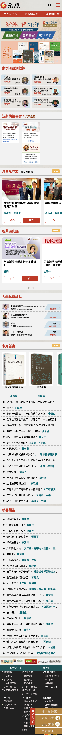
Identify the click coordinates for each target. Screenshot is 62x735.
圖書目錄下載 (30, 701)
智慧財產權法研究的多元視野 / (27, 635)
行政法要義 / (17, 542)
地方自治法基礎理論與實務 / (26, 437)
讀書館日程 (15, 668)
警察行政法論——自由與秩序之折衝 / (31, 413)
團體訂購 (28, 708)
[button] (15, 38)
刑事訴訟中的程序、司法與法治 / (28, 641)
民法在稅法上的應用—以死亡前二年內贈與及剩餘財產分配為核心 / (33, 419)
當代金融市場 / (18, 630)
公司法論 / (21, 583)
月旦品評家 (7, 676)
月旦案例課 (10, 14)
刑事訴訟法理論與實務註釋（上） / (29, 600)
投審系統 (49, 683)
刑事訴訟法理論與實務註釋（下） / (29, 595)
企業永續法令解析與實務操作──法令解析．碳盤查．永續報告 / (33, 460)
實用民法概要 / (18, 618)
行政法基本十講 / (20, 525)
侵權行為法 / (17, 519)
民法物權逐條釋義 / (21, 566)
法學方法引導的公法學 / (33, 571)
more (55, 345)
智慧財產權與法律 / (33, 589)
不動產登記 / (17, 448)
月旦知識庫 (27, 672)
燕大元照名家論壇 (10, 690)
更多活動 (33, 717)
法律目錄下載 (9, 683)
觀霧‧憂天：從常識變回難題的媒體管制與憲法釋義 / (33, 425)
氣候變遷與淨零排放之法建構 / (33, 606)
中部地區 (28, 722)
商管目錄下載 (9, 686)
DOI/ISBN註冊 (52, 676)
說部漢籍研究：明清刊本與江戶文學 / (31, 647)
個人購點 (28, 679)
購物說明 (28, 704)
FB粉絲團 (7, 701)
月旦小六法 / (21, 560)
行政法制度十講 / (20, 531)
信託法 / (15, 554)
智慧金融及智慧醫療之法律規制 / (33, 489)
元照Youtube (9, 704)
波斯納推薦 (52, 14)
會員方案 (7, 679)
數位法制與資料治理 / (22, 577)
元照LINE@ (8, 708)
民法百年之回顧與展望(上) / (30, 466)
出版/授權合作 (51, 704)
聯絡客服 (28, 711)
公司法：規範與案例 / (22, 536)
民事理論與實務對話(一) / (33, 454)
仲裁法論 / (16, 472)
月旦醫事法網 (28, 690)
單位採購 (28, 683)
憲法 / (14, 407)
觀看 (12, 220)
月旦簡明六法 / (33, 548)
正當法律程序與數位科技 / (28, 495)
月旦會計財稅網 (29, 693)
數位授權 (28, 676)
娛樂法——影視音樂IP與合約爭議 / (33, 624)
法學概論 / (16, 612)
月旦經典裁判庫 (29, 686)
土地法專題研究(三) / (22, 483)
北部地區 (28, 719)
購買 (31, 220)
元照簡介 (49, 701)
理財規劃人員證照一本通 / (31, 653)
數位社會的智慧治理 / (26, 501)
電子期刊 (49, 679)
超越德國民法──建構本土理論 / (27, 431)
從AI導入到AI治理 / (26, 442)
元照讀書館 (31, 14)
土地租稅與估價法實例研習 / (26, 477)
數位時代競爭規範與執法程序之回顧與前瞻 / (33, 402)
